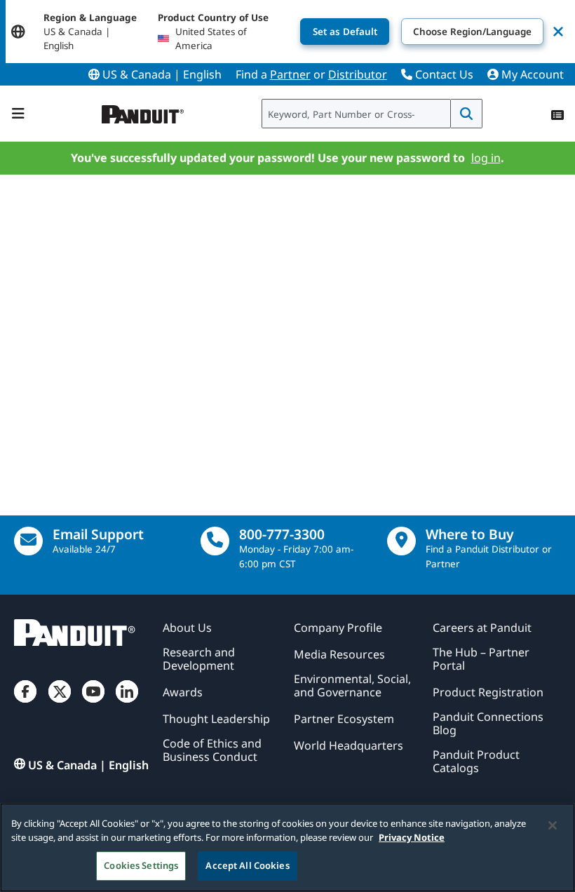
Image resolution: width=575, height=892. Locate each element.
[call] (215, 541)
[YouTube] (93, 703)
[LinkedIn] (127, 703)
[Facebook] (25, 703)
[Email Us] (28, 541)
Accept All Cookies (247, 865)
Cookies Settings (141, 865)
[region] (287, 847)
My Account (531, 74)
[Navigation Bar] (18, 113)
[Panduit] (143, 111)
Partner (290, 74)
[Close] (552, 825)
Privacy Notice (412, 837)
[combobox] (356, 114)
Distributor (357, 74)
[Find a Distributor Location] (401, 541)
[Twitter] (59, 703)
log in (485, 157)
